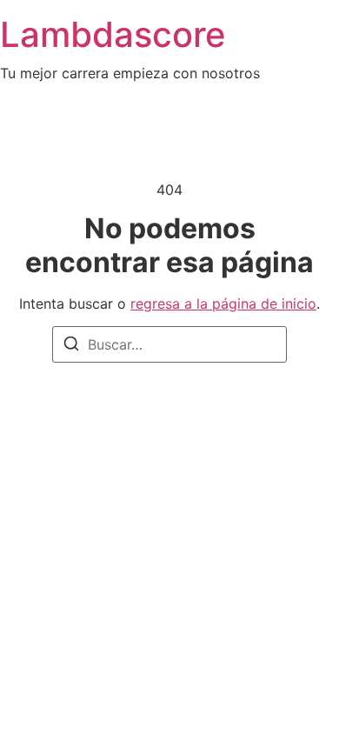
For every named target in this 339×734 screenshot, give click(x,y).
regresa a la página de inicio (223, 303)
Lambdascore (113, 34)
